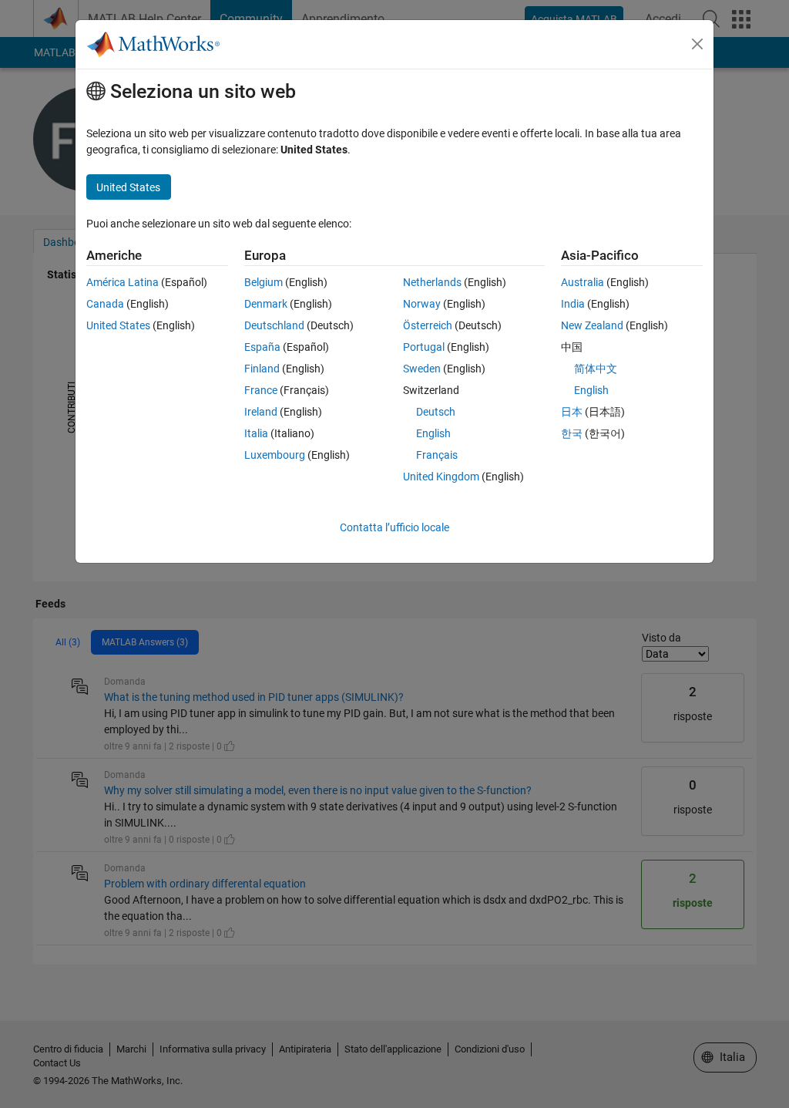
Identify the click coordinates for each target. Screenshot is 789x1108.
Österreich (427, 325)
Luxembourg (274, 455)
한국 (572, 433)
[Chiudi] (697, 44)
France (260, 390)
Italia (256, 433)
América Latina (122, 282)
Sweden (422, 368)
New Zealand (592, 325)
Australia (582, 282)
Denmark (265, 304)
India (573, 304)
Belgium (263, 282)
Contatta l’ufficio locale (394, 527)
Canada (105, 304)
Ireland (260, 412)
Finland (262, 368)
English (433, 433)
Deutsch (435, 412)
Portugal (424, 347)
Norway (422, 304)
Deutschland (274, 325)
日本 (572, 412)
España (262, 347)
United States (118, 325)
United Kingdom (441, 476)
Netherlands (432, 282)
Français (437, 455)
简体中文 (595, 368)
